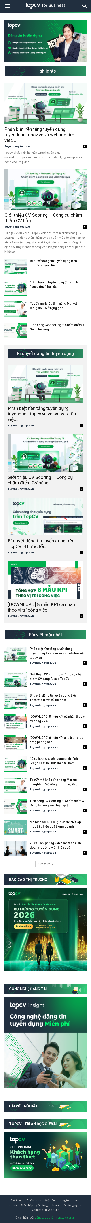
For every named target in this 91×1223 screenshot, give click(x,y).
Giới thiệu (16, 1200)
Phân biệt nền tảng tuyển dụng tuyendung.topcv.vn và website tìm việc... (39, 135)
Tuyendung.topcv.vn (17, 146)
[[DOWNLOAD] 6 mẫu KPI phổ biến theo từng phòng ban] (15, 743)
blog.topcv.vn (68, 1200)
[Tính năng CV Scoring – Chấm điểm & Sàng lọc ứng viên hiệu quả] (15, 330)
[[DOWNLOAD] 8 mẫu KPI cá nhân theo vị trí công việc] (45, 580)
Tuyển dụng (34, 1200)
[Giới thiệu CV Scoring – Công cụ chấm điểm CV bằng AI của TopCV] (45, 189)
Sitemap (12, 1205)
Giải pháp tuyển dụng (34, 1205)
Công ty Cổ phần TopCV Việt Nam (55, 1217)
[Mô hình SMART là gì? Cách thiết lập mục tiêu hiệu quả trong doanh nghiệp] (15, 827)
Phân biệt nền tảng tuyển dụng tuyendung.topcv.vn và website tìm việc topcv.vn (57, 653)
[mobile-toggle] (7, 6)
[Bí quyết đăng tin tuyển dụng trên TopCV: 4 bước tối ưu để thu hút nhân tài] (15, 266)
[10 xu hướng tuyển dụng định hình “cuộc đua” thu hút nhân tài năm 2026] (15, 288)
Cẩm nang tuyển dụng (45, 1210)
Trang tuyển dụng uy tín (66, 1205)
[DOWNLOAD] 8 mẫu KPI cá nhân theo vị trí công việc (41, 607)
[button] (85, 6)
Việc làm (50, 1200)
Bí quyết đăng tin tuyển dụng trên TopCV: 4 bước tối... (41, 543)
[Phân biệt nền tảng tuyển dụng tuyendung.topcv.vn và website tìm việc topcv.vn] (45, 103)
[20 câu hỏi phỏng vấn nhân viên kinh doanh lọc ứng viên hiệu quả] (15, 848)
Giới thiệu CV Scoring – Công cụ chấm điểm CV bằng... (40, 480)
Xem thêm (44, 864)
